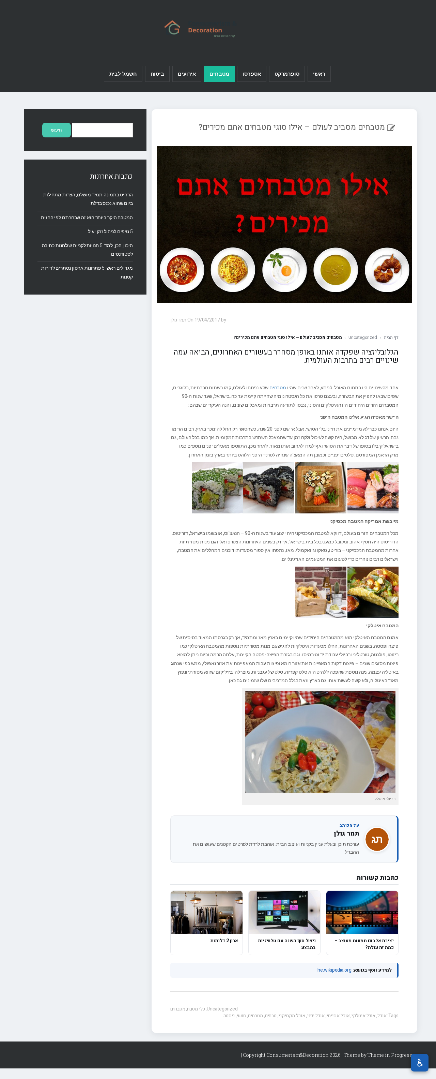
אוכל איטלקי (363, 1015)
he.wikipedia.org (334, 970)
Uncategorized (362, 337)
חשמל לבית (123, 73)
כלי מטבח (196, 1009)
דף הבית (391, 337)
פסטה (229, 1015)
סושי (241, 1015)
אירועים (187, 73)
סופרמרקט (287, 73)
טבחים (271, 1015)
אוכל (382, 1015)
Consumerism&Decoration (218, 28)
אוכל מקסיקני (292, 1015)
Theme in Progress (390, 1055)
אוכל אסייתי (338, 1015)
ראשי (319, 73)
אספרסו (252, 73)
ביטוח (158, 73)
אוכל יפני (316, 1015)
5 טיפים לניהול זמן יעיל (110, 231)
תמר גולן (346, 833)
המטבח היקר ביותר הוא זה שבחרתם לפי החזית (87, 217)
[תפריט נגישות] (420, 1062)
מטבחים (219, 73)
